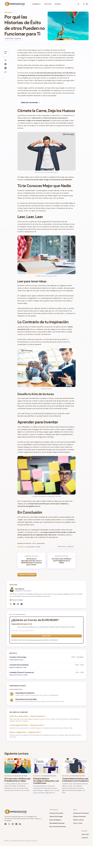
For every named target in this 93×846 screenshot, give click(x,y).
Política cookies (78, 820)
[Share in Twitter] (5, 60)
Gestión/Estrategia (55, 816)
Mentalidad (41, 543)
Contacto (85, 838)
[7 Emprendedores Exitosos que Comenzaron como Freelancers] (75, 765)
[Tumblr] (20, 824)
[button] (78, 4)
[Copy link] (5, 72)
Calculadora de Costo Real (26, 699)
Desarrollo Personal (24, 543)
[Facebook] (14, 604)
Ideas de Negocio (55, 820)
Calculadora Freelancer (24, 693)
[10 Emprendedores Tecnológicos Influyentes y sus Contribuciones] (46, 765)
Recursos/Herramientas (57, 826)
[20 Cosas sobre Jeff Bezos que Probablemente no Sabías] (62, 561)
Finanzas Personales (56, 813)
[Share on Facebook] (5, 64)
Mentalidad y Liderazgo (13, 38)
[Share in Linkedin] (5, 68)
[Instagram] (18, 604)
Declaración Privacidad (81, 813)
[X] (10, 604)
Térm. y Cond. (77, 823)
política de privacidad (35, 640)
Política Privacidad (79, 816)
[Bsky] (21, 604)
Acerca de (85, 834)
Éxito (34, 543)
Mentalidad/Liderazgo (56, 823)
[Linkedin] (16, 824)
